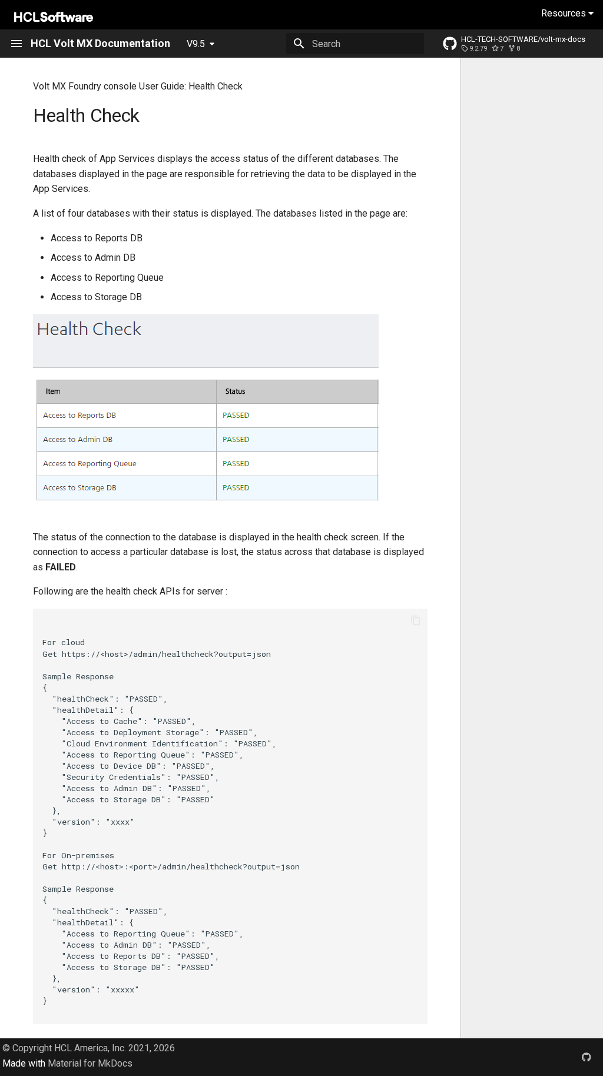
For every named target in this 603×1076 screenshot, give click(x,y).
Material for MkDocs (90, 1063)
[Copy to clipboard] (416, 620)
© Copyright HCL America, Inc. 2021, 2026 (88, 1048)
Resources (564, 13)
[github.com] (586, 1057)
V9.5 (196, 43)
